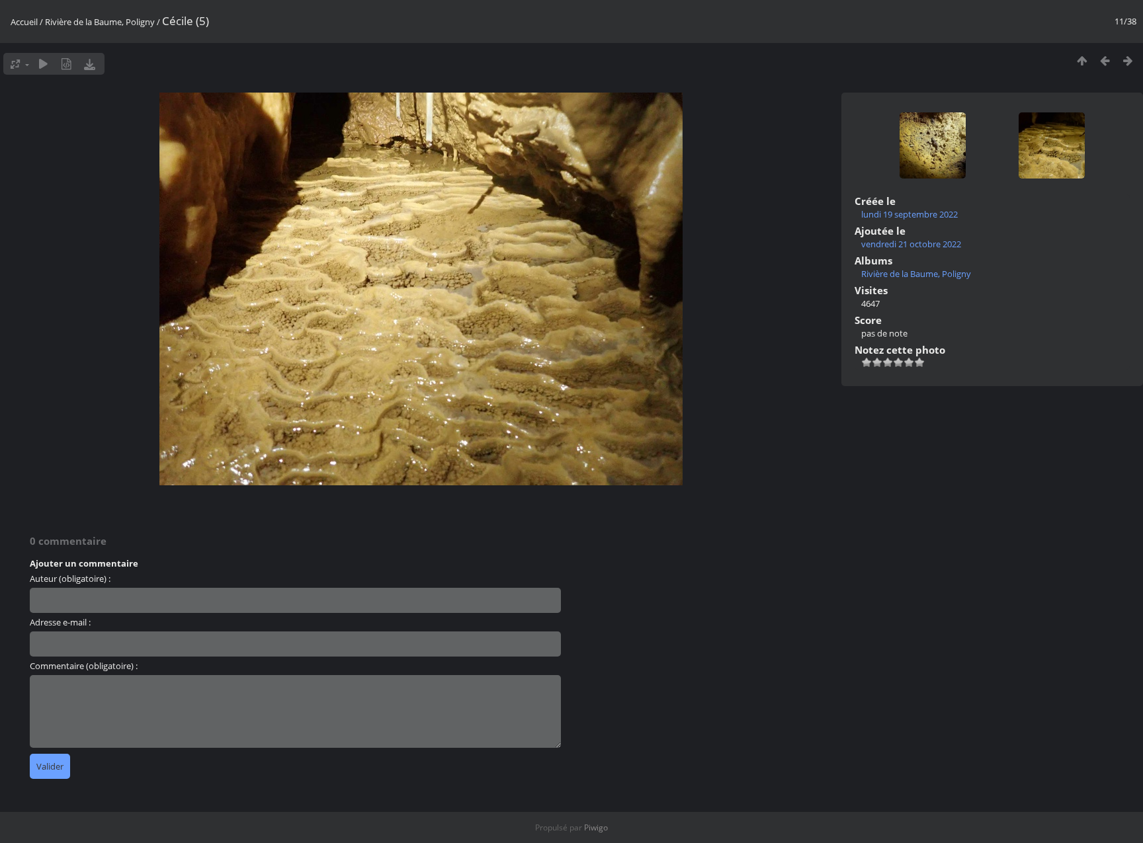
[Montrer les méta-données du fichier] (66, 63)
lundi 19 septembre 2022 (909, 214)
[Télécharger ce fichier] (89, 63)
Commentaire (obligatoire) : (84, 666)
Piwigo (596, 827)
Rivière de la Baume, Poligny (100, 22)
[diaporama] (43, 63)
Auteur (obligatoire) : (70, 578)
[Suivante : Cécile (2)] (1128, 60)
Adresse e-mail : (60, 622)
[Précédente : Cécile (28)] (1105, 60)
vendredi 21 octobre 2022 (911, 244)
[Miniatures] (1081, 60)
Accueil (24, 22)
